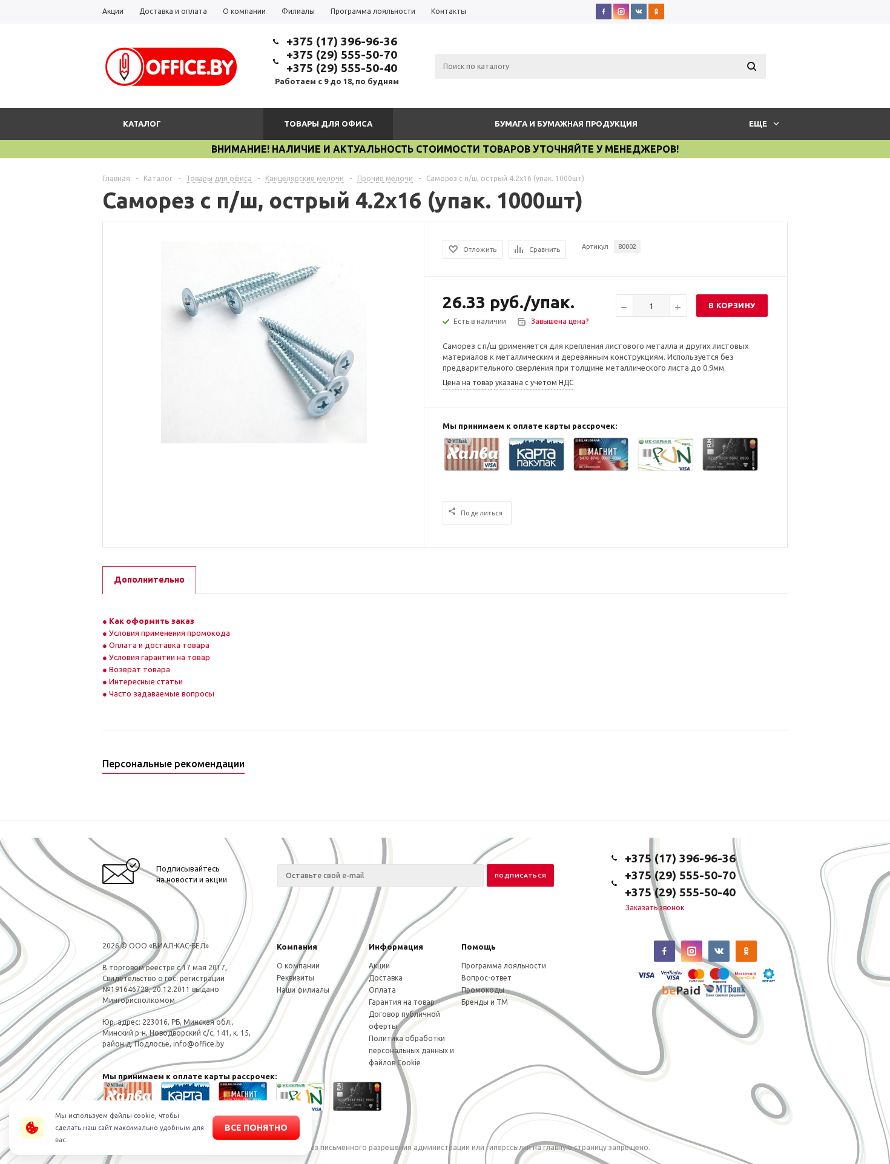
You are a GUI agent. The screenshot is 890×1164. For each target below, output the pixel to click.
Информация (396, 946)
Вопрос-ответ (486, 978)
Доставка (386, 978)
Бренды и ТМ (484, 1002)
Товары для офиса (328, 123)
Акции (379, 966)
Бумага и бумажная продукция (566, 123)
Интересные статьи (145, 681)
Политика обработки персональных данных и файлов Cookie (411, 1050)
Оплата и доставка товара (158, 645)
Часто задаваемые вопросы (160, 693)
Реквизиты (295, 978)
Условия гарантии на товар (158, 657)
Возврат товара (138, 669)
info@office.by (198, 1044)
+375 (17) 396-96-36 (341, 41)
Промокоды (482, 990)
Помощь (478, 946)
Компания (297, 946)
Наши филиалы (303, 990)
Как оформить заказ (150, 621)
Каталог (142, 123)
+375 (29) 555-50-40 (341, 67)
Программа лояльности (503, 966)
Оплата (382, 990)
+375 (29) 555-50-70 (341, 54)
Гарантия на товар (402, 1002)
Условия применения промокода (169, 633)
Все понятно (256, 1128)
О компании (298, 966)
